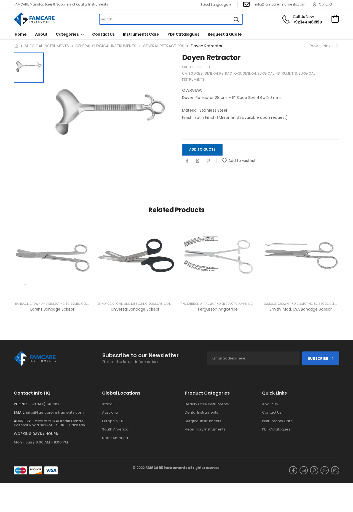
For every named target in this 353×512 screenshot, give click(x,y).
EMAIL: (19, 412)
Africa (107, 404)
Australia (110, 412)
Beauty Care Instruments (207, 404)
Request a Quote (225, 34)
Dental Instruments (201, 412)
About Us (270, 404)
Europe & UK (113, 421)
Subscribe (318, 358)
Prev (313, 46)
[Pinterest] (208, 161)
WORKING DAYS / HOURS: (36, 434)
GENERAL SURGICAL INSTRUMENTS (105, 46)
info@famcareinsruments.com (280, 4)
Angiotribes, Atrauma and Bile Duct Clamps (214, 304)
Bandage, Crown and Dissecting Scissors (47, 304)
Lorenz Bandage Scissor (52, 309)
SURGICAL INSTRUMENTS (47, 46)
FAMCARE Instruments (166, 467)
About (41, 34)
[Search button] (236, 19)
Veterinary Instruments (205, 429)
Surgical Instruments (203, 421)
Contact (325, 4)
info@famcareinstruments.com (55, 412)
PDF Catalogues (183, 34)
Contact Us (103, 34)
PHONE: (20, 404)
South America (115, 429)
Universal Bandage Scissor (135, 309)
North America (115, 438)
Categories (67, 34)
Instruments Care (141, 34)
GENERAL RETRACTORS (163, 46)
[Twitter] (197, 161)
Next (329, 46)
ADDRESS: (22, 421)
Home (21, 34)
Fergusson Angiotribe (217, 309)
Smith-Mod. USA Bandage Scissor (300, 309)
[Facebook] (187, 161)
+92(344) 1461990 (44, 404)
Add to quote (202, 149)
